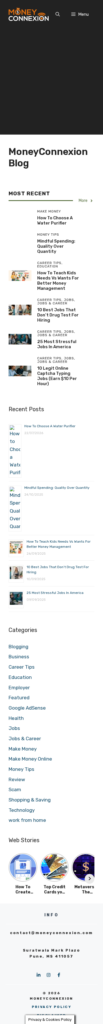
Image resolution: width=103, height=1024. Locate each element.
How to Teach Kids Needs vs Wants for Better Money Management (58, 280)
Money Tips (21, 769)
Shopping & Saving (30, 800)
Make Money (23, 749)
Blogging (18, 646)
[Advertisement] (51, 83)
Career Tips (22, 667)
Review (17, 779)
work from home (27, 820)
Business (19, 656)
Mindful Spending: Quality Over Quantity (56, 246)
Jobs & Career (25, 738)
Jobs (14, 728)
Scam (15, 789)
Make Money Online (30, 759)
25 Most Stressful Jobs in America (56, 344)
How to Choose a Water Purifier (55, 220)
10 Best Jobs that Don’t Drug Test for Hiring (58, 315)
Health (16, 718)
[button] (58, 14)
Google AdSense (27, 708)
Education (20, 677)
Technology (22, 810)
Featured (19, 697)
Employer (19, 687)
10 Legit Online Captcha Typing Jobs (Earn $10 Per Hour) (57, 376)
